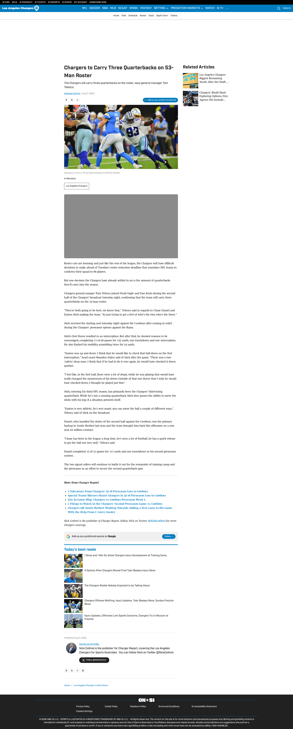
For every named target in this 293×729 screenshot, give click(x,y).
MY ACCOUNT (80, 2)
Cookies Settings (84, 711)
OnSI (124, 16)
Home (116, 16)
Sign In (287, 8)
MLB (113, 8)
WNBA (134, 8)
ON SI (14, 2)
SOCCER (95, 8)
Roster (143, 16)
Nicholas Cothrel (72, 94)
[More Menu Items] (227, 8)
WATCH (210, 8)
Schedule (133, 16)
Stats (151, 16)
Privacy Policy (83, 706)
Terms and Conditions (168, 706)
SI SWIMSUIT (26, 2)
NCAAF (122, 8)
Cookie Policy (111, 706)
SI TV (220, 8)
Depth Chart (162, 16)
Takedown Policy (138, 706)
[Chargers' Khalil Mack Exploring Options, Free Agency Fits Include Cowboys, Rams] (206, 98)
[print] (83, 670)
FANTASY (146, 8)
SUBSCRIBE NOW (98, 2)
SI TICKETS (40, 2)
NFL (84, 8)
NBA (105, 8)
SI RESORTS (54, 2)
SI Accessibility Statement (204, 706)
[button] (161, 8)
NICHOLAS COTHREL (89, 644)
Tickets (173, 16)
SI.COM (6, 2)
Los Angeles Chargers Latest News (91, 685)
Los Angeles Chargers (76, 186)
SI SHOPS (67, 2)
